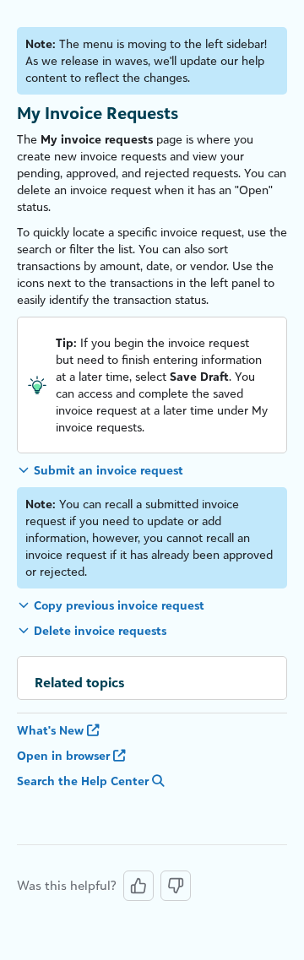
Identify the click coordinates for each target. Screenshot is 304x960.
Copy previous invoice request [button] (119, 605)
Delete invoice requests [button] (100, 630)
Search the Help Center (84, 780)
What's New (52, 730)
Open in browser (65, 755)
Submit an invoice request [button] (108, 470)
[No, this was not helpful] (175, 886)
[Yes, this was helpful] (138, 886)
